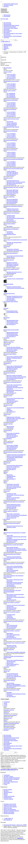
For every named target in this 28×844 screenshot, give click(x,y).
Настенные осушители (12, 265)
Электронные (10, 427)
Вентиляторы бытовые (12, 547)
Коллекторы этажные (12, 349)
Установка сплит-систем (10, 804)
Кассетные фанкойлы (12, 202)
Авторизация (7, 15)
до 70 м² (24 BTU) (11, 153)
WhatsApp (6, 48)
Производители (8, 797)
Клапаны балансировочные (14, 505)
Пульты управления (12, 122)
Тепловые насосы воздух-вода (14, 183)
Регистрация (7, 16)
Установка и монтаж (9, 709)
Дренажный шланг (11, 595)
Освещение (9, 695)
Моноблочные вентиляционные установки (15, 532)
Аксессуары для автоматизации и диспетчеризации (15, 661)
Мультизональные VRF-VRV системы (13, 187)
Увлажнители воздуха (9, 293)
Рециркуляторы (10, 257)
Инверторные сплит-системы (11, 81)
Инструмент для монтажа (13, 513)
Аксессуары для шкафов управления (16, 652)
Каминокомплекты (11, 434)
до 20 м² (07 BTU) (11, 74)
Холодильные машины (9, 223)
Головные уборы (11, 614)
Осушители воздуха (9, 259)
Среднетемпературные (12, 312)
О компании (7, 701)
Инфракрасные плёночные (13, 417)
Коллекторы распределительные (15, 348)
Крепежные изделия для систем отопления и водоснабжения (15, 583)
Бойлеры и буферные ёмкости (14, 358)
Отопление (6, 29)
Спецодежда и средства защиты (12, 611)
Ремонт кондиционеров (10, 809)
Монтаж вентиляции (9, 726)
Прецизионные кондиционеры (11, 212)
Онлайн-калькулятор (9, 728)
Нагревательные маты (12, 419)
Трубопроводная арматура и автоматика (14, 501)
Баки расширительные (12, 446)
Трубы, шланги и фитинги (10, 511)
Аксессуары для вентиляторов (14, 566)
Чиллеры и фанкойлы (9, 196)
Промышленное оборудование (11, 25)
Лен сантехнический (12, 625)
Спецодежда (10, 617)
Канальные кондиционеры (10, 131)
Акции (5, 703)
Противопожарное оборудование (12, 554)
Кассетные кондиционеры (10, 140)
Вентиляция (7, 32)
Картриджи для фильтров (13, 466)
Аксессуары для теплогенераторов (15, 407)
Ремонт (5, 720)
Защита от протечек (9, 341)
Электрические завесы (12, 401)
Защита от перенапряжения (14, 684)
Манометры (10, 474)
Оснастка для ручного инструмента (16, 605)
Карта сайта (7, 783)
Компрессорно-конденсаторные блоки (13, 168)
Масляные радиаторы (12, 368)
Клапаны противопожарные (14, 556)
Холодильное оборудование (11, 28)
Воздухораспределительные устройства (17, 550)
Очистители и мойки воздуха (11, 269)
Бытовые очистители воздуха (14, 272)
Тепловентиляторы (8, 284)
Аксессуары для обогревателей (14, 366)
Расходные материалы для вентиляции (13, 563)
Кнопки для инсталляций (13, 497)
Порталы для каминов (12, 435)
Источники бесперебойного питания (16, 685)
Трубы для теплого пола (13, 516)
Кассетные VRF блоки (12, 191)
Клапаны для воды (11, 468)
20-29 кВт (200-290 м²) (12, 174)
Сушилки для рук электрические (15, 278)
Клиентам (3, 772)
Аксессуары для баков (12, 445)
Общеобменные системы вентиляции (13, 544)
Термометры (10, 477)
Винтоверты (10, 633)
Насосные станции (11, 645)
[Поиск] (17, 40)
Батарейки (9, 692)
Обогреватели (7, 363)
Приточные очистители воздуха (15, 525)
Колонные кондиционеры (10, 149)
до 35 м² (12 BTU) (11, 77)
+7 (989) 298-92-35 (5, 41)
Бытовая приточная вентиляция (12, 523)
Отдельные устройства (12, 675)
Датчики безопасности (12, 673)
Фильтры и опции (11, 527)
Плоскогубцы (10, 606)
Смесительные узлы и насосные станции (14, 642)
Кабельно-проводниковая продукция (16, 693)
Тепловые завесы (8, 395)
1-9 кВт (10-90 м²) (11, 171)
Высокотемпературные (12, 320)
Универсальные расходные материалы (13, 621)
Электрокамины (8, 430)
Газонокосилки (10, 636)
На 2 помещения (11, 93)
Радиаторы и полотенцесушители (12, 382)
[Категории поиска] (1, 20)
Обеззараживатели (11, 273)
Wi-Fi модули (10, 121)
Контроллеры (10, 663)
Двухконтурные (11, 216)
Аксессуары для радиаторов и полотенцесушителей (14, 385)
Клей (8, 624)
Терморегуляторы (8, 423)
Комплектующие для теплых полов (16, 418)
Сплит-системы (8, 71)
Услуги (5, 705)
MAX (5, 49)
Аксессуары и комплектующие (14, 356)
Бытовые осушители (12, 262)
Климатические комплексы (10, 253)
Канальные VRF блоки (12, 192)
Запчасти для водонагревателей (15, 456)
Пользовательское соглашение (11, 779)
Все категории (7, 22)
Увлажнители (10, 233)
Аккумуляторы (10, 683)
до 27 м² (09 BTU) (11, 75)
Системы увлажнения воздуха (14, 297)
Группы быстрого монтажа (13, 347)
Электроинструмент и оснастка (12, 630)
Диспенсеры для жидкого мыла (15, 250)
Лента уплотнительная (12, 570)
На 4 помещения (11, 96)
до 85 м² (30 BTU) (11, 155)
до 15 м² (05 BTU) (11, 102)
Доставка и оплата (8, 5)
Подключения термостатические (15, 378)
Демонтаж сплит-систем (10, 805)
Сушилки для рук (8, 276)
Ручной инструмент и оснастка (11, 602)
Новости (6, 793)
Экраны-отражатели (12, 124)
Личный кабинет (8, 792)
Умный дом (6, 671)
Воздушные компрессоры (13, 634)
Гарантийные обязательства (11, 3)
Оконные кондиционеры (10, 109)
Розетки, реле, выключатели (14, 676)
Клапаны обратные (11, 507)
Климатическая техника (10, 26)
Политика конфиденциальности (12, 777)
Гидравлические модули (13, 180)
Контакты (6, 6)
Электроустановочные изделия (11, 689)
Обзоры (6, 794)
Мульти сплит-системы (9, 90)
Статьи (5, 704)
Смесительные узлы (12, 646)
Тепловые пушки (8, 405)
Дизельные (9, 410)
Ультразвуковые (11, 298)
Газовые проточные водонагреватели (16, 454)
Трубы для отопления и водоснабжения (17, 515)
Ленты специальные (12, 626)
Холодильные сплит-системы (11, 329)
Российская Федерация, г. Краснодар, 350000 (15, 824)
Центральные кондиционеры (11, 229)
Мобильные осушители (13, 264)
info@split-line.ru (8, 45)
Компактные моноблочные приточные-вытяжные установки (17, 540)
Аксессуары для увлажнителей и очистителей (15, 239)
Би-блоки (6, 308)
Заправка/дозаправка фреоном (11, 723)
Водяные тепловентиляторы (14, 286)
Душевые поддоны (11, 493)
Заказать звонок (8, 44)
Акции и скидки (8, 780)
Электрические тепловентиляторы (15, 288)
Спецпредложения (8, 799)
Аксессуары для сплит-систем (11, 118)
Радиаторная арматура (9, 372)
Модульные (9, 226)
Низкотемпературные (12, 311)
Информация (4, 787)
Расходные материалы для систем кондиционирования (12, 591)
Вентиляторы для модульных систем (16, 548)
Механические (10, 426)
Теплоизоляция (10, 585)
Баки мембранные (8, 442)
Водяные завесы (11, 399)
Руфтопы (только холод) (13, 210)
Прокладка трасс (8, 718)
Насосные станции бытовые (14, 487)
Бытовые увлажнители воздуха (14, 296)
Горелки (9, 359)
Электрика (6, 37)
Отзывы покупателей (9, 796)
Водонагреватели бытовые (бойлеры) (13, 452)
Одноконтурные (11, 215)
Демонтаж (6, 712)
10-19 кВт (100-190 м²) (12, 172)
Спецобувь (9, 616)
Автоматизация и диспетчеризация (13, 36)
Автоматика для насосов (13, 484)
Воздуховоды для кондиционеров (15, 594)
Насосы (5, 481)
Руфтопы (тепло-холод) (12, 208)
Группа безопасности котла (13, 504)
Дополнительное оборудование (15, 465)
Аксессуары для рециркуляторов (15, 255)
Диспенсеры (7, 246)
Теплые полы (7, 414)
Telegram (6, 46)
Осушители (9, 231)
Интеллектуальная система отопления (16, 376)
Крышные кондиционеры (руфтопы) (13, 206)
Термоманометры (11, 476)
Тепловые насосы (8, 178)
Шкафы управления (9, 649)
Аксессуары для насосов (13, 485)
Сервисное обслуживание (10, 715)
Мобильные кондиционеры (11, 100)
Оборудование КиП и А (13, 664)
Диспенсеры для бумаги (13, 249)
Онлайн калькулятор (9, 813)
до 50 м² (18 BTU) (11, 136)
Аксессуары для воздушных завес (15, 398)
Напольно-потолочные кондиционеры (13, 159)
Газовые (9, 409)
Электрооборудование (9, 680)
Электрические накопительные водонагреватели (14, 458)
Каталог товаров (8, 789)
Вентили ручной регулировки (14, 375)
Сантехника (7, 491)
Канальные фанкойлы (12, 200)
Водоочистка (7, 462)
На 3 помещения (11, 94)
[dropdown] (1, 1)
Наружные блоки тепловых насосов (16, 182)
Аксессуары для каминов (13, 433)
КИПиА (6, 472)
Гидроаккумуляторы (12, 448)
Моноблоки (7, 317)
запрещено (20, 838)
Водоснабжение (8, 30)
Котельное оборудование (10, 354)
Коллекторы (7, 344)
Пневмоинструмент (12, 607)
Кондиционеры (7, 24)
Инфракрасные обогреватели (14, 367)
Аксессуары (10, 535)
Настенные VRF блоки (12, 190)
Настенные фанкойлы (12, 199)
